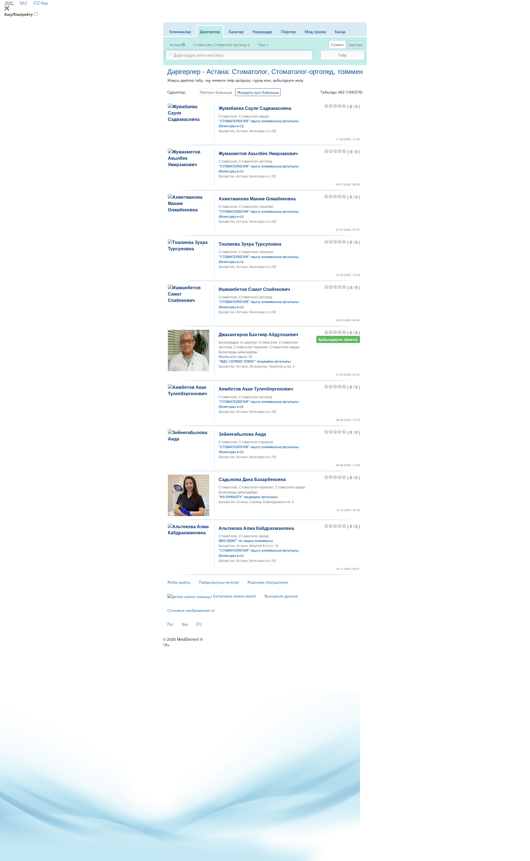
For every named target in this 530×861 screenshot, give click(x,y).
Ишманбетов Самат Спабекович (254, 289)
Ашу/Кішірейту (18, 14)
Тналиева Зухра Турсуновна (250, 244)
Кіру (44, 3)
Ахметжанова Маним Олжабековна (257, 198)
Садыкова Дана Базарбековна (252, 479)
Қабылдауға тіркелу (338, 339)
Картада (355, 44)
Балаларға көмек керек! (234, 596)
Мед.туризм (315, 31)
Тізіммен (337, 44)
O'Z (36, 3)
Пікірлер (288, 31)
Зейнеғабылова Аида (242, 434)
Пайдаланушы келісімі (219, 582)
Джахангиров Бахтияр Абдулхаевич (258, 334)
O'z (199, 624)
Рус (170, 624)
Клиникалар (180, 31)
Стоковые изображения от (191, 610)
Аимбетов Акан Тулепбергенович (256, 389)
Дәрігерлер (210, 31)
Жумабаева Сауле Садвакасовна (255, 108)
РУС (9, 3)
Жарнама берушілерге (267, 582)
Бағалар (236, 31)
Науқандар (262, 31)
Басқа (340, 31)
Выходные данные (281, 596)
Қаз (185, 624)
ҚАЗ (23, 3)
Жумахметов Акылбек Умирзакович (258, 153)
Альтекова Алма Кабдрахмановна (256, 528)
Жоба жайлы (178, 582)
